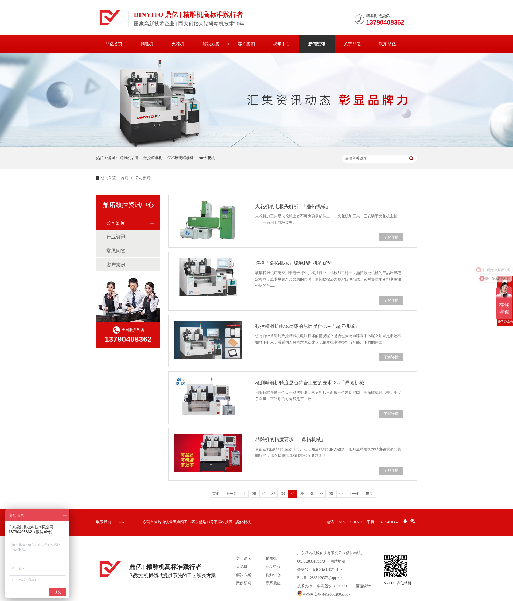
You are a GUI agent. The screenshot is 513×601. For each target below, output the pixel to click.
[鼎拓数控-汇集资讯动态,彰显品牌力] (256, 146)
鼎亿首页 (113, 44)
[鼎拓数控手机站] (395, 566)
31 (264, 494)
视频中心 (281, 44)
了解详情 (391, 237)
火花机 (178, 44)
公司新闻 (142, 178)
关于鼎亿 (352, 44)
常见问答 (116, 250)
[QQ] (405, 522)
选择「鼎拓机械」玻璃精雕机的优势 (293, 263)
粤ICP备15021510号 (328, 570)
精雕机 (147, 44)
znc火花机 (207, 158)
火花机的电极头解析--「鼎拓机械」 (293, 206)
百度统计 (363, 586)
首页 (125, 178)
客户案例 (246, 44)
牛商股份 (324, 586)
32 (273, 494)
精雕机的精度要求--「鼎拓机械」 (290, 439)
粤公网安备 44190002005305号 (327, 594)
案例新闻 (243, 583)
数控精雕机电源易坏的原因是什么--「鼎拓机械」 (307, 326)
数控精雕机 (152, 158)
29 (244, 494)
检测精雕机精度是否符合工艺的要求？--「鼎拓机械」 (312, 383)
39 (341, 494)
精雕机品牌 (129, 158)
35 (302, 494)
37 (321, 494)
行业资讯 (116, 237)
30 (254, 494)
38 (331, 494)
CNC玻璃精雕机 (180, 158)
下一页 (354, 494)
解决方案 (211, 44)
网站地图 (337, 561)
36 (312, 494)
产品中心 (273, 567)
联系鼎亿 (387, 44)
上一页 (231, 494)
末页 (369, 494)
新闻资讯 (316, 44)
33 (283, 494)
